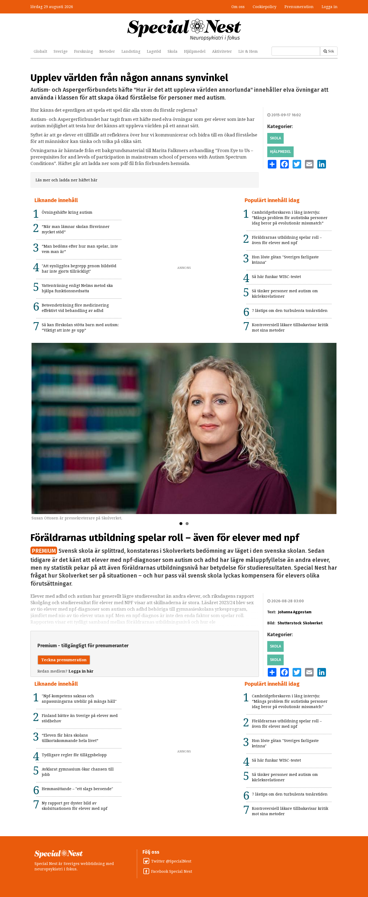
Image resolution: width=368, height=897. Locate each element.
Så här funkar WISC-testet (276, 277)
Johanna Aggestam (294, 612)
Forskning (83, 51)
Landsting (130, 51)
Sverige (61, 51)
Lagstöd (154, 51)
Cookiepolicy (264, 7)
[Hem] (184, 29)
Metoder (107, 51)
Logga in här (80, 671)
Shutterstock (289, 623)
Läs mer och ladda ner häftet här (67, 180)
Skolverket (312, 623)
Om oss (238, 7)
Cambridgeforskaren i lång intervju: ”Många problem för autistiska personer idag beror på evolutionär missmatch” (290, 217)
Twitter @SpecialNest (171, 861)
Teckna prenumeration (63, 660)
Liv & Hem (248, 51)
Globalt (40, 51)
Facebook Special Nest (171, 871)
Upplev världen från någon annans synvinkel (129, 78)
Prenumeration (299, 7)
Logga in (330, 7)
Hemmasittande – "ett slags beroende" (77, 789)
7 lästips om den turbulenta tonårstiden (290, 310)
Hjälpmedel (195, 51)
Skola (173, 51)
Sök (331, 51)
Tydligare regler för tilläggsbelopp (74, 755)
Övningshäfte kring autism (67, 212)
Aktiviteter (222, 51)
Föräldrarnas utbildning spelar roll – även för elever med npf (164, 538)
